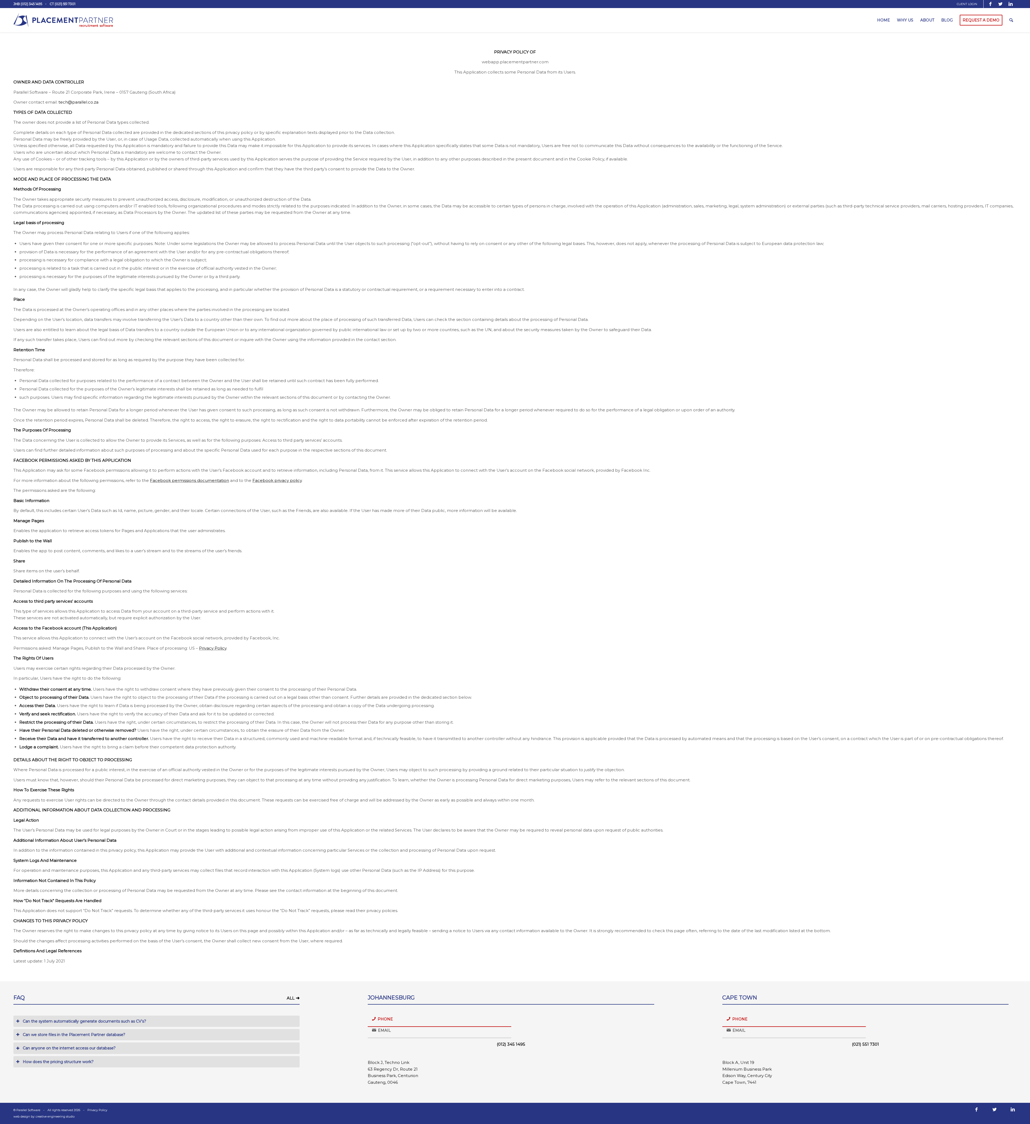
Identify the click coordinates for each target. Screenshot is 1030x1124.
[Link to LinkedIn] (1011, 4)
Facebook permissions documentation (189, 480)
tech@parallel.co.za (78, 102)
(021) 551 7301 (865, 1044)
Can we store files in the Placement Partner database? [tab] (74, 1034)
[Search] (1011, 20)
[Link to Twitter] (1000, 4)
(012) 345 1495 (511, 1044)
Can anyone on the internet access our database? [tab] (69, 1048)
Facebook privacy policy (277, 480)
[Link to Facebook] (991, 4)
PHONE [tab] (385, 1019)
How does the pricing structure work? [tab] (58, 1061)
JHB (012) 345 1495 (27, 4)
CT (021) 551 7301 (62, 4)
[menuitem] (969, 4)
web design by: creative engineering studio (44, 1116)
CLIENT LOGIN (967, 4)
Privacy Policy (212, 648)
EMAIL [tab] (384, 1030)
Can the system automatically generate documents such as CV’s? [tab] (84, 1021)
